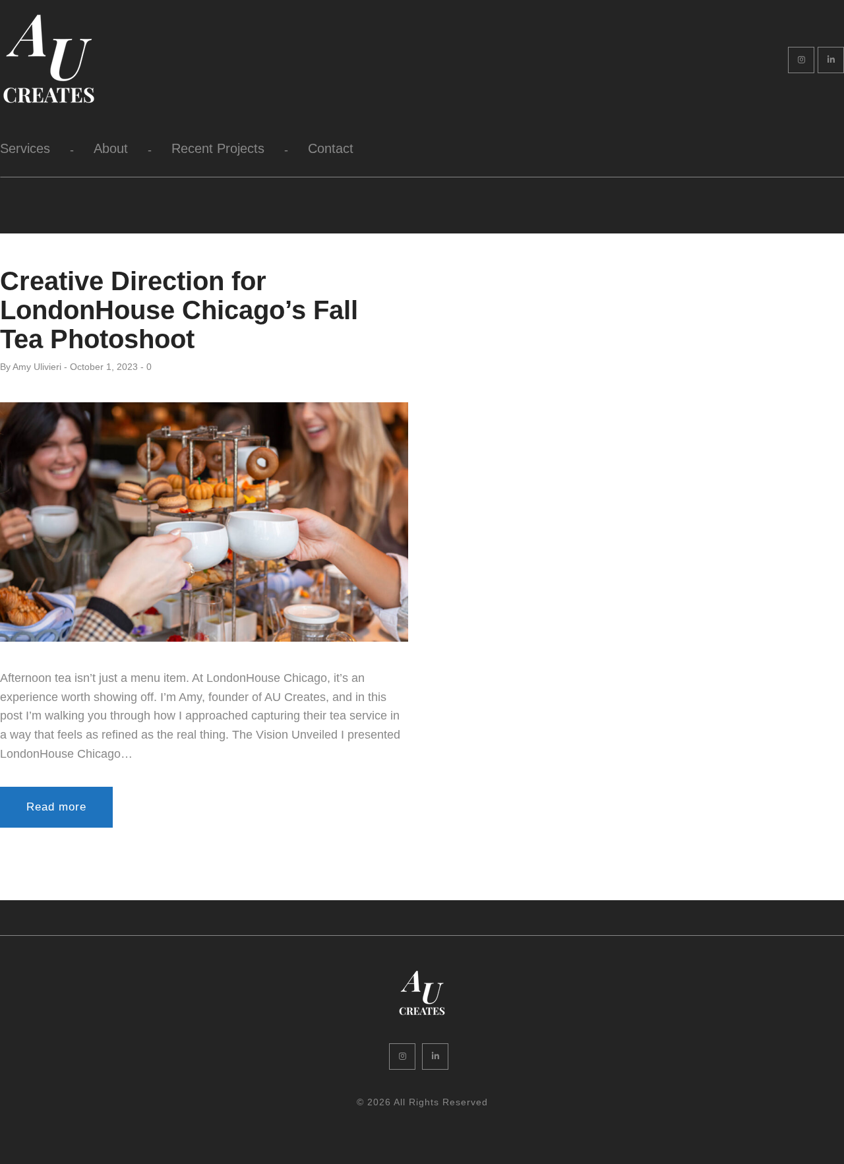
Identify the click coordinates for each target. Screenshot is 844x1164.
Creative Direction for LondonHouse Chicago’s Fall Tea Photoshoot (179, 309)
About (111, 148)
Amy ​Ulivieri (37, 366)
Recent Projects (217, 148)
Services (25, 148)
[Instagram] (801, 60)
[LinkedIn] (831, 60)
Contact (330, 148)
